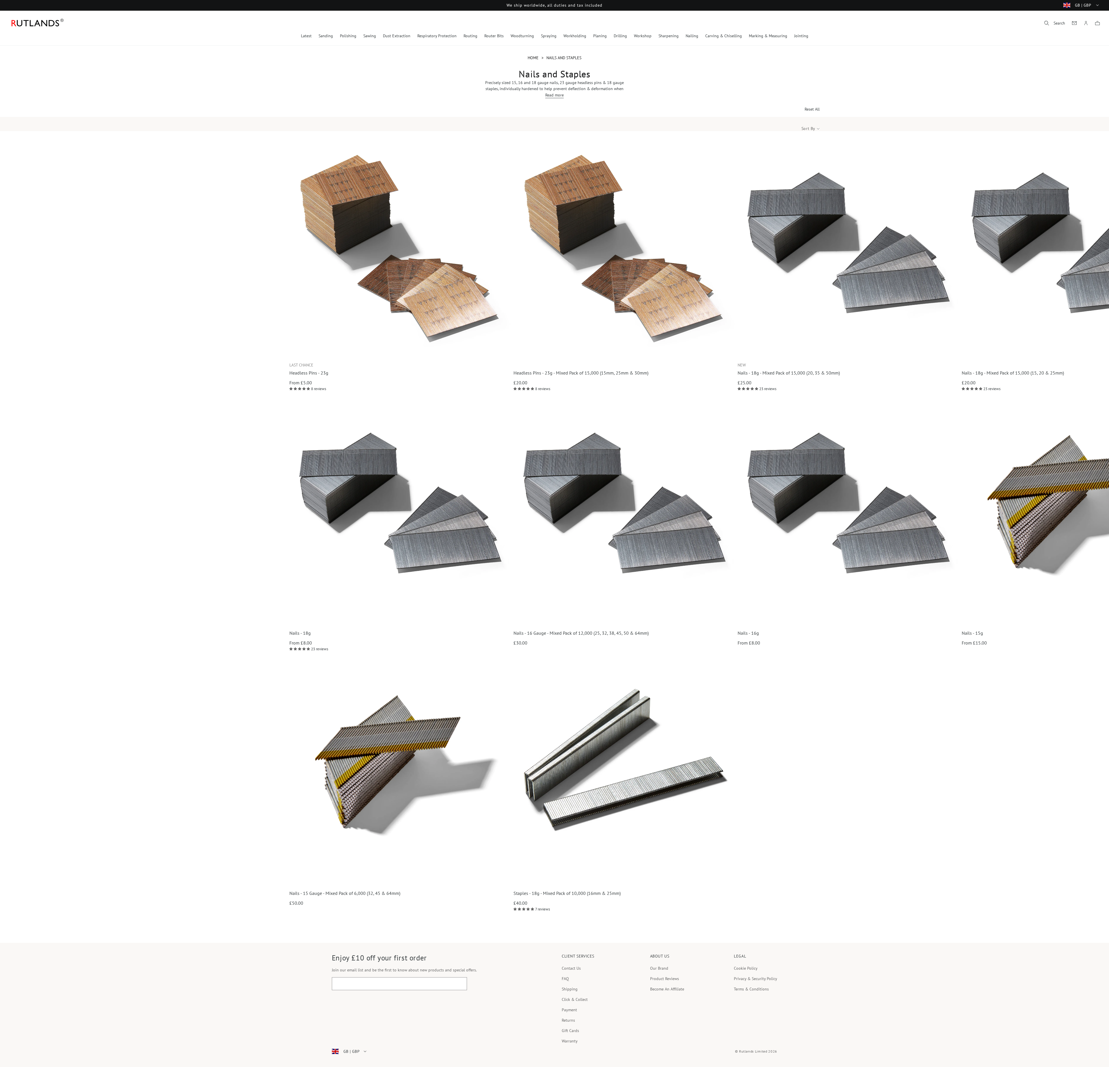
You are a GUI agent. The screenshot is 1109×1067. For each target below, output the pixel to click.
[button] (1054, 23)
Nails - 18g (300, 633)
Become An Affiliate (667, 989)
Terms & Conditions (751, 989)
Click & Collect (575, 999)
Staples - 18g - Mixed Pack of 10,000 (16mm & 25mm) (567, 893)
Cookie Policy (746, 968)
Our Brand (659, 968)
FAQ (565, 978)
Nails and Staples (563, 57)
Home (533, 57)
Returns (568, 1020)
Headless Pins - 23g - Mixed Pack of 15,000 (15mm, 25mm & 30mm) (580, 373)
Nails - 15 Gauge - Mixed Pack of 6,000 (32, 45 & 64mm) (344, 893)
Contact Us (571, 968)
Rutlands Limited (753, 1051)
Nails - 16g (748, 633)
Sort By (808, 128)
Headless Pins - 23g (308, 373)
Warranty (570, 1041)
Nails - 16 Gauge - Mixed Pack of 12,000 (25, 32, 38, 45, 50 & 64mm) (581, 633)
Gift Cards (570, 1030)
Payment (569, 1009)
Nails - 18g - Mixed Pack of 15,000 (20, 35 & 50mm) (789, 373)
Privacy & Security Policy (755, 978)
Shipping (570, 989)
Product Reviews (664, 978)
